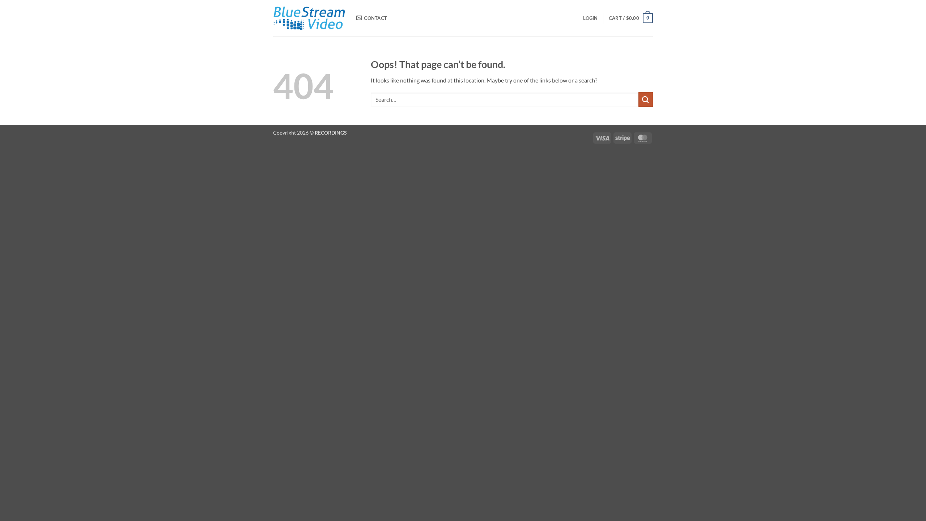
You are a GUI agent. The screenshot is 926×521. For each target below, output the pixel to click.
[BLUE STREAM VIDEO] (309, 18)
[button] (590, 18)
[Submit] (645, 99)
